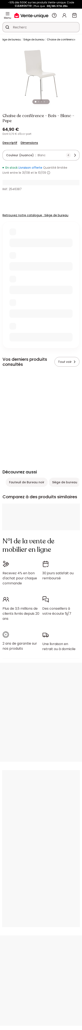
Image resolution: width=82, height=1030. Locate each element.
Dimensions (29, 143)
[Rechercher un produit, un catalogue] (7, 27)
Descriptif (10, 143)
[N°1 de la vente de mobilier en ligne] (31, 15)
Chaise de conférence (61, 39)
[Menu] (7, 13)
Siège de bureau (33, 39)
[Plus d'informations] (48, 172)
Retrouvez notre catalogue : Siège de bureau (35, 215)
